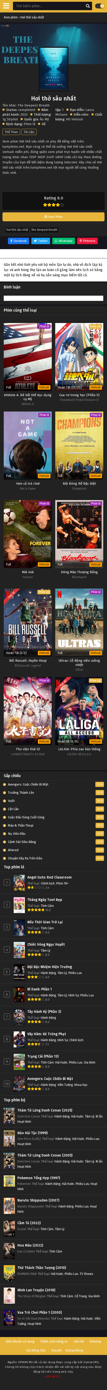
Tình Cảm (47, 906)
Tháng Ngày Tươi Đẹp (44, 900)
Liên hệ (78, 1341)
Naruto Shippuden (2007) (38, 1200)
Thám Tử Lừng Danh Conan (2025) (44, 1110)
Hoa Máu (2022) (30, 1245)
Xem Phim (55, 217)
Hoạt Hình (24, 1121)
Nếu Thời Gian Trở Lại (45, 922)
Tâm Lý (45, 950)
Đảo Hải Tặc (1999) (32, 1133)
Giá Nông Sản (36, 1350)
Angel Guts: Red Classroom (49, 877)
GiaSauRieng (74, 1350)
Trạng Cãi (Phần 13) (42, 1056)
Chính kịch (48, 883)
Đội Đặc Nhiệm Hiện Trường (49, 967)
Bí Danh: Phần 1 (39, 989)
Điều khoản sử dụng (20, 1341)
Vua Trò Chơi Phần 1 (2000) (39, 1312)
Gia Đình (89, 1062)
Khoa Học (81, 1085)
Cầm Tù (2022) (29, 1223)
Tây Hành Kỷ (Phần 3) (44, 1012)
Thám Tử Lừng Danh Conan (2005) (44, 1155)
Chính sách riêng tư (54, 1341)
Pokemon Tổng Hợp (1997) (38, 1178)
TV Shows (86, 1274)
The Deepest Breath (44, 230)
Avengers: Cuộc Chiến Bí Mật (50, 1079)
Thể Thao (11, 132)
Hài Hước (61, 1062)
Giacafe (56, 1350)
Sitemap (95, 1341)
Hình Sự (73, 995)
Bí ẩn (99, 1116)
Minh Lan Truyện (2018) (36, 1290)
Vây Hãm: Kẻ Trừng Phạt (46, 1034)
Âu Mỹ (44, 119)
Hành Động (48, 973)
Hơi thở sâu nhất (17, 230)
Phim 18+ (62, 883)
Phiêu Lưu (75, 973)
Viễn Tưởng (65, 1085)
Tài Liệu (29, 132)
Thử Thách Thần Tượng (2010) (41, 1268)
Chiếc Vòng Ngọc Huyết (46, 944)
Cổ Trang (81, 1296)
